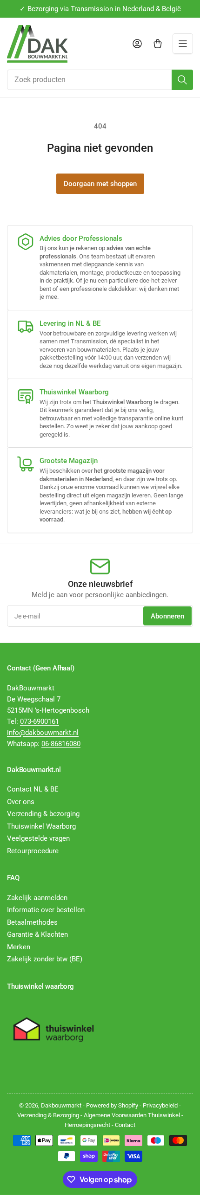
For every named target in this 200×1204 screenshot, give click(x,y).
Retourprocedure (33, 851)
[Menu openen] (183, 43)
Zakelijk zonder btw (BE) (44, 959)
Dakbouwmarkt (61, 1105)
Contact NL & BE (33, 789)
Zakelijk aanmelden (37, 898)
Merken (18, 947)
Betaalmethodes (32, 922)
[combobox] (100, 80)
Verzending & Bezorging (48, 1115)
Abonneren (167, 616)
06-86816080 (60, 744)
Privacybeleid (160, 1105)
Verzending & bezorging (43, 814)
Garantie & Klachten (37, 934)
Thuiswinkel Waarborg (41, 826)
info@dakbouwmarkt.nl (43, 732)
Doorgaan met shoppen (100, 184)
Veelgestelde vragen (38, 838)
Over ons (20, 802)
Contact (125, 1124)
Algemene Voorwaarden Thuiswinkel (132, 1115)
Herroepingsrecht (87, 1124)
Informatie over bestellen (46, 910)
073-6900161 (39, 721)
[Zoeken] (182, 80)
